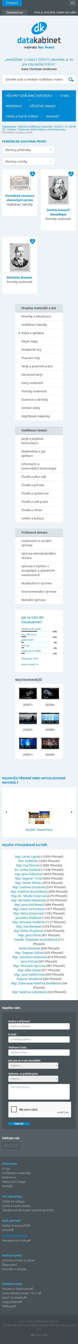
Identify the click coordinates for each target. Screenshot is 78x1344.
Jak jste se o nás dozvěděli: (24, 1060)
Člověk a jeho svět (33, 477)
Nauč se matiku (13, 1297)
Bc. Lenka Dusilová (28, 870)
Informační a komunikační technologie (38, 466)
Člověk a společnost (35, 493)
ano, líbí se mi (28, 634)
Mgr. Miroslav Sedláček (28, 922)
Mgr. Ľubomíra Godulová (29, 957)
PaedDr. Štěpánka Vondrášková (36, 939)
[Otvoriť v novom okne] (39, 1336)
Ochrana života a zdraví (18, 1260)
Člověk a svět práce (34, 502)
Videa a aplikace (32, 333)
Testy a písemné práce (37, 366)
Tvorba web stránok (14, 1325)
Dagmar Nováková (30, 979)
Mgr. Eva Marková (29, 926)
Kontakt (7, 1186)
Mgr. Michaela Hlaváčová (29, 900)
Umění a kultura (32, 518)
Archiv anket (28, 664)
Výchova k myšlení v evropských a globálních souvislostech (38, 570)
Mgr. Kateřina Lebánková (29, 992)
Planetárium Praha (15, 1240)
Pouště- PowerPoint (39, 830)
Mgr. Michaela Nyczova (29, 966)
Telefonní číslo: (17, 1047)
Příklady (7, 1306)
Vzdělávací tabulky (34, 325)
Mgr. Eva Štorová (28, 865)
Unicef (6, 1230)
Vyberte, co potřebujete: (23, 1073)
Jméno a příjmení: (19, 1021)
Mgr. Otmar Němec (29, 883)
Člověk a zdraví (31, 510)
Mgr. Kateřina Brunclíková (29, 891)
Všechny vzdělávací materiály (35, 126)
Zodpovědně (10, 1302)
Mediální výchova (33, 600)
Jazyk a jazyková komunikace (32, 441)
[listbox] (28, 150)
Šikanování (9, 1265)
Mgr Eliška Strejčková (29, 931)
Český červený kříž (14, 1226)
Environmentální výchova (38, 591)
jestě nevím (27, 639)
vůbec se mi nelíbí (31, 650)
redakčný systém (38, 1325)
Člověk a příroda (32, 485)
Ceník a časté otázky (16, 1206)
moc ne (25, 645)
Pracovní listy (30, 358)
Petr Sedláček (28, 861)
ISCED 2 (59, 126)
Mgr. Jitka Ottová (30, 970)
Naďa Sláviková (30, 948)
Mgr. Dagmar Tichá (29, 878)
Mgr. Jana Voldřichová (29, 974)
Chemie (11, 129)
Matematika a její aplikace (33, 453)
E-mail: (12, 1034)
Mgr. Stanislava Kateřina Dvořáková (36, 983)
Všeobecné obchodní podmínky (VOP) (28, 1210)
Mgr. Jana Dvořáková (28, 905)
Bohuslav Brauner (19, 277)
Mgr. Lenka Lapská (28, 856)
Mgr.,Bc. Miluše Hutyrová (29, 896)
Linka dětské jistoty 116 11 (20, 1293)
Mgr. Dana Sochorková (29, 909)
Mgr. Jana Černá (29, 935)
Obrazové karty (31, 375)
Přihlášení (12, 3)
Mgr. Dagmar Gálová (30, 953)
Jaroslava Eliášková (29, 918)
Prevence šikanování (16, 1289)
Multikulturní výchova (36, 583)
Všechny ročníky (16, 162)
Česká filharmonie (14, 1235)
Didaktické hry (31, 350)
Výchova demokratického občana (38, 555)
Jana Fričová (29, 961)
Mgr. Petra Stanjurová (29, 913)
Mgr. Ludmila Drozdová (29, 887)
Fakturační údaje (13, 1182)
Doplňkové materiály (35, 416)
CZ (72, 3)
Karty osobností (32, 383)
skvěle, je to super (31, 628)
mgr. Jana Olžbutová (29, 874)
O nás (6, 1169)
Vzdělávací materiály (16, 1173)
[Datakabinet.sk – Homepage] (39, 33)
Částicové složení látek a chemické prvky (41, 129)
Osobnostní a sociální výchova (36, 543)
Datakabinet (9, 126)
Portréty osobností (34, 391)
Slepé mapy (29, 341)
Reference (9, 1177)
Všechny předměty (18, 150)
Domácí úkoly (30, 408)
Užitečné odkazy (13, 1201)
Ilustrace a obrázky (34, 399)
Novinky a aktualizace (36, 316)
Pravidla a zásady (14, 1269)
